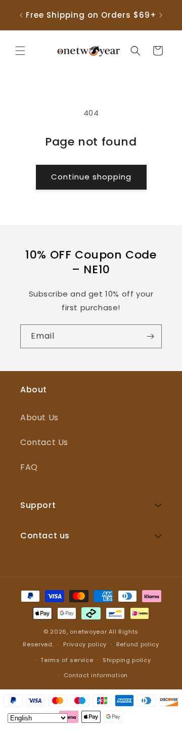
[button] (20, 51)
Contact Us (44, 442)
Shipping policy (127, 660)
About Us (39, 417)
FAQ (29, 467)
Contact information (96, 675)
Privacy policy (85, 644)
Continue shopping (91, 176)
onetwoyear (88, 632)
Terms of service (66, 660)
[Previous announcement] (21, 15)
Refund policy (137, 644)
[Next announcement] (161, 15)
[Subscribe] (150, 336)
